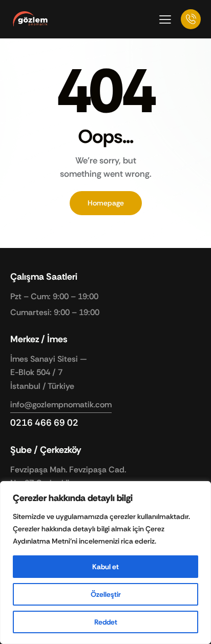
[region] (105, 562)
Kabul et (105, 566)
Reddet (105, 622)
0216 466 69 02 (44, 423)
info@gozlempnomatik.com (61, 404)
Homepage (106, 202)
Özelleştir (106, 594)
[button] (165, 19)
